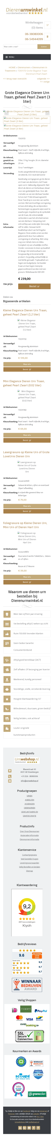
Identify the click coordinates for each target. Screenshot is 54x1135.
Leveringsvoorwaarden (29, 863)
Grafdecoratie (29, 816)
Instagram (43, 1111)
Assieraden (30, 804)
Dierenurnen (24, 67)
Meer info (27, 364)
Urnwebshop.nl (20, 1122)
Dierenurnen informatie (29, 839)
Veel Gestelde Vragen (29, 859)
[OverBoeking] (29, 1026)
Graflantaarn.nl (33, 1122)
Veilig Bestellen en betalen (29, 867)
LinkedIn (36, 1113)
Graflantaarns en (29, 812)
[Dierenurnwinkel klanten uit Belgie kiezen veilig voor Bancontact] (39, 1020)
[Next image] (47, 113)
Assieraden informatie (29, 835)
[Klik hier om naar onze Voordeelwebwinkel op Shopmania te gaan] (38, 1078)
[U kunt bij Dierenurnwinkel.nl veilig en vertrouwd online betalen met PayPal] (41, 1012)
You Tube (40, 1116)
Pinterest (11, 1113)
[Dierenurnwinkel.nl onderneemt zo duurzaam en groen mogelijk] (37, 1096)
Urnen (29, 796)
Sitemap (29, 871)
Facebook (26, 1111)
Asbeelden (29, 800)
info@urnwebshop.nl (29, 781)
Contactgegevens (29, 855)
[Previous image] (6, 113)
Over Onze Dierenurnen (29, 831)
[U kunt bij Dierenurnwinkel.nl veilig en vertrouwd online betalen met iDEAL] (14, 1012)
